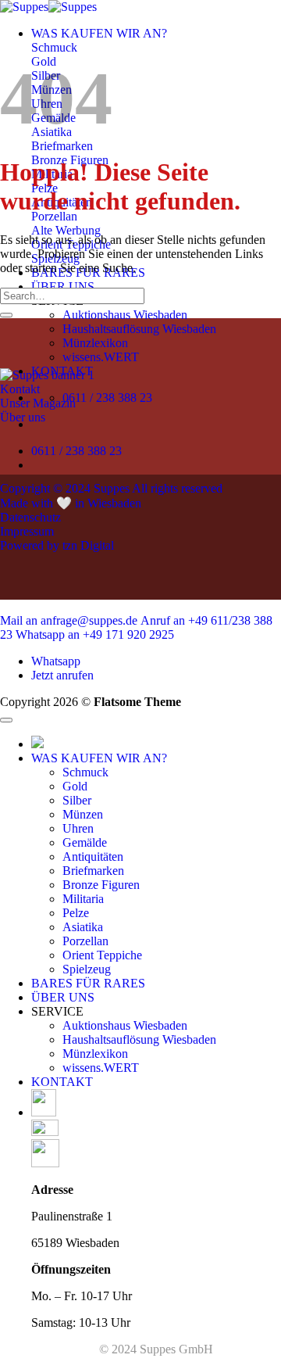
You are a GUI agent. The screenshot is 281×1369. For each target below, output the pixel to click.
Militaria (83, 898)
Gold (74, 786)
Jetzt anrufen (62, 675)
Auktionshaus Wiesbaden (124, 314)
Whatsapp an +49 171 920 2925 (95, 634)
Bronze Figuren (101, 884)
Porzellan (85, 941)
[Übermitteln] (6, 315)
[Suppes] (48, 6)
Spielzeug (86, 969)
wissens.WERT (100, 357)
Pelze (75, 912)
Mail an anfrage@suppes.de (68, 620)
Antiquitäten (92, 856)
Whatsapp (55, 661)
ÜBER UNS (62, 286)
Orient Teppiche (102, 955)
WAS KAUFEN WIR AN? (99, 33)
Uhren (78, 828)
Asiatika (82, 927)
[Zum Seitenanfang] (6, 720)
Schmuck (85, 772)
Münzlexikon (95, 342)
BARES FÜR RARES (88, 983)
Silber (76, 800)
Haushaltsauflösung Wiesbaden (139, 328)
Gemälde (84, 842)
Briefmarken (93, 870)
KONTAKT (62, 1081)
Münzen (82, 814)
